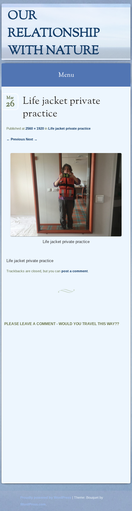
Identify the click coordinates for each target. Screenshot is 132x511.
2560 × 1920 (34, 128)
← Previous (15, 139)
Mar (10, 99)
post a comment (74, 271)
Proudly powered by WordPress (45, 497)
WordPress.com (33, 504)
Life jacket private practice (69, 128)
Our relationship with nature (54, 33)
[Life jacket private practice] (65, 235)
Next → (31, 139)
